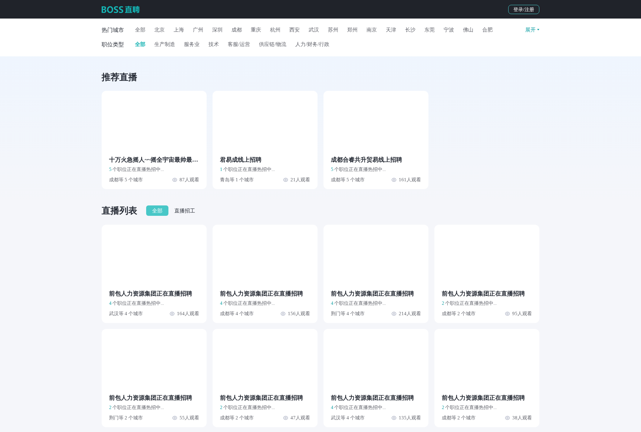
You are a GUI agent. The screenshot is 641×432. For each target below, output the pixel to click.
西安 (294, 30)
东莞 (429, 30)
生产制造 (164, 44)
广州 (198, 30)
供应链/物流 (272, 44)
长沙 (410, 30)
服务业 (192, 44)
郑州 (352, 30)
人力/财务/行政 (312, 44)
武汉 (314, 30)
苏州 (333, 30)
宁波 (449, 30)
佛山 (468, 30)
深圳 (217, 30)
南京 (371, 30)
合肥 (487, 30)
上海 (179, 30)
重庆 (256, 30)
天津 (391, 30)
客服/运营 (239, 44)
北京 (159, 30)
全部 (140, 30)
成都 (236, 30)
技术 (213, 44)
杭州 (275, 30)
